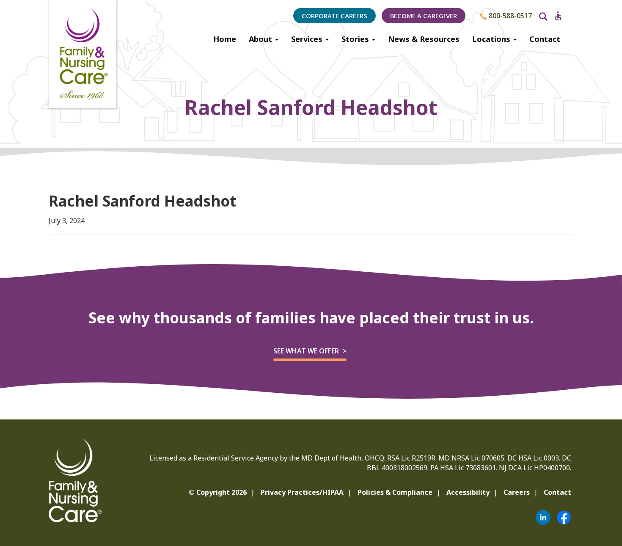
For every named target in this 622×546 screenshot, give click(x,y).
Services (308, 39)
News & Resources (424, 39)
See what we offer (306, 351)
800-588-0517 (509, 15)
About (261, 39)
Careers (517, 492)
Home (224, 39)
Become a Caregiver (423, 15)
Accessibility (468, 492)
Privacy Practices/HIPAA (302, 492)
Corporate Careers (334, 15)
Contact (544, 39)
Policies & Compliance (395, 492)
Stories (356, 39)
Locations (492, 39)
